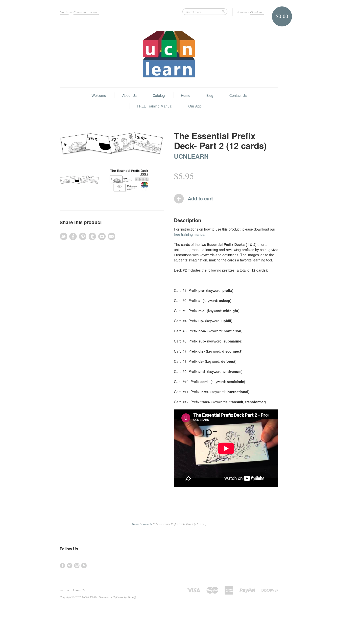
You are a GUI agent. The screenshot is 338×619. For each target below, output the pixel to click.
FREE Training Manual (154, 106)
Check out (257, 12)
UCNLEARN (191, 156)
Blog (209, 95)
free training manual (189, 234)
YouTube (77, 565)
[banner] (169, 53)
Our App (194, 106)
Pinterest (69, 565)
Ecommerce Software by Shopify (117, 597)
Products (146, 524)
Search (64, 590)
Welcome (99, 95)
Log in (64, 12)
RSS (84, 565)
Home (185, 95)
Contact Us (238, 95)
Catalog (159, 95)
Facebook (62, 565)
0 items (242, 12)
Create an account (86, 12)
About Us (129, 95)
